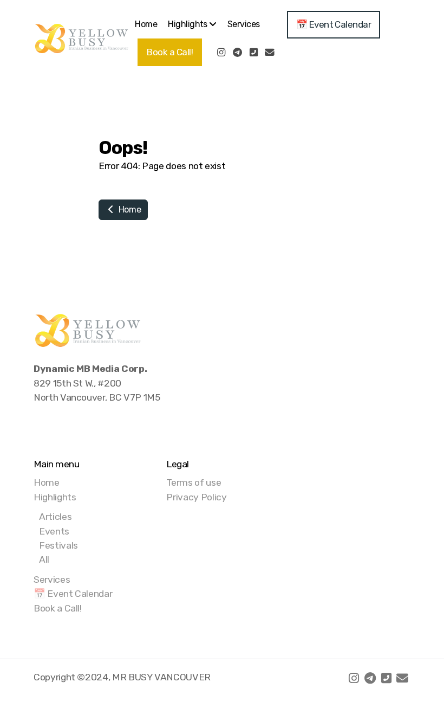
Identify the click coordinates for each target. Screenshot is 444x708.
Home (128, 209)
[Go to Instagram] (221, 52)
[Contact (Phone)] (253, 52)
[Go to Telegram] (237, 52)
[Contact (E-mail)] (270, 52)
